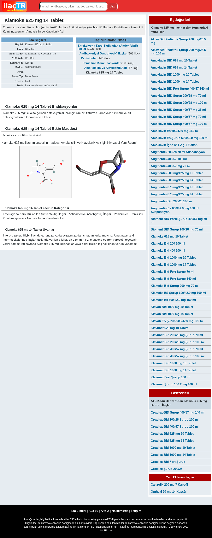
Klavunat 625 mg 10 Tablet (169, 328)
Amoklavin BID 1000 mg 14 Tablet (175, 81)
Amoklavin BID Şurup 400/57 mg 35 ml (178, 109)
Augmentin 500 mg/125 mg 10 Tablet (177, 173)
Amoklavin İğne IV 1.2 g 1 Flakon (174, 145)
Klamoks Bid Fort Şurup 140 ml (173, 278)
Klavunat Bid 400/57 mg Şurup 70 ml (177, 349)
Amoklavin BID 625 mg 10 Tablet (174, 60)
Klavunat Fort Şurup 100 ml (170, 377)
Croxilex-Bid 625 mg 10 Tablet (172, 433)
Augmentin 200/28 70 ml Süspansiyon (178, 152)
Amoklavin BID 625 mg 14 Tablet (174, 67)
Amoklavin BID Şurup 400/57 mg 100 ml (179, 123)
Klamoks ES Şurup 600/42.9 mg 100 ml (178, 292)
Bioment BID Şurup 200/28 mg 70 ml (177, 229)
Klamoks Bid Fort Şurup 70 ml (172, 271)
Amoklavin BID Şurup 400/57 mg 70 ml (178, 116)
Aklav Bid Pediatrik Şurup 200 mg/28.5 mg (178, 41)
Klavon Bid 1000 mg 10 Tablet (172, 307)
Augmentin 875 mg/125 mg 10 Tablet (177, 187)
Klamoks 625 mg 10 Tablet (169, 236)
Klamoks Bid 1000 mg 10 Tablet (173, 257)
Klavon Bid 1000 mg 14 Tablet (172, 314)
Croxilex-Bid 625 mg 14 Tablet (172, 440)
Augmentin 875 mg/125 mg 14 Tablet (177, 194)
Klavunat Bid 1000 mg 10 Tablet (173, 363)
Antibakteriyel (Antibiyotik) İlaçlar (103, 53)
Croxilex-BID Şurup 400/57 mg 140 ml (177, 412)
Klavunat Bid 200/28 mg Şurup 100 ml (178, 342)
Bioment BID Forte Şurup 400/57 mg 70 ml (179, 220)
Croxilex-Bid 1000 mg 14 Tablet (173, 454)
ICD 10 (93, 511)
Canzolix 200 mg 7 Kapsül (169, 484)
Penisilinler (89, 58)
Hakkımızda (120, 511)
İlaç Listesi (78, 511)
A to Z (105, 511)
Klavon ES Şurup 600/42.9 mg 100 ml (177, 321)
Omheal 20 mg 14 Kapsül (169, 491)
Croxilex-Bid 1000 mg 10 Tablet (173, 447)
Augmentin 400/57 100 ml (169, 159)
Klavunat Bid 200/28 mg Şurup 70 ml (177, 335)
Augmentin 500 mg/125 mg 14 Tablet (177, 180)
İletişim (136, 511)
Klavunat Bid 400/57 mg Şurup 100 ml (178, 356)
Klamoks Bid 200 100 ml (168, 243)
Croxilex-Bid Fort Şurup (168, 461)
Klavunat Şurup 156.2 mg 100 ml (174, 384)
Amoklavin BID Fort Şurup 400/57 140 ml (180, 88)
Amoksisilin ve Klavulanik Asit (105, 67)
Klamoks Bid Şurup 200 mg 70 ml (175, 285)
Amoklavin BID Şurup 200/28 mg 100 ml (179, 102)
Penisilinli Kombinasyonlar (101, 63)
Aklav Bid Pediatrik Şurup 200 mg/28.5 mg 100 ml (178, 51)
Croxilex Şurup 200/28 (166, 468)
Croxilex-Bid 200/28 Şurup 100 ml (175, 419)
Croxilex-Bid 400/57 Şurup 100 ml (175, 426)
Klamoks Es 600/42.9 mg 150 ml (173, 300)
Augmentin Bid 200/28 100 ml (172, 201)
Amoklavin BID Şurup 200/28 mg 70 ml (178, 95)
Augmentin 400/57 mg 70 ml (170, 166)
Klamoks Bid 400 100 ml (168, 250)
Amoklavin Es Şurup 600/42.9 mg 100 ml (179, 138)
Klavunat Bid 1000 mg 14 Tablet (173, 370)
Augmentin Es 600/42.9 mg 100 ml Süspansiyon (175, 210)
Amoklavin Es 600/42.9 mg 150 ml (175, 131)
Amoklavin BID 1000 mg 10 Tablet (175, 74)
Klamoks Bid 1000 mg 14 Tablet (173, 264)
